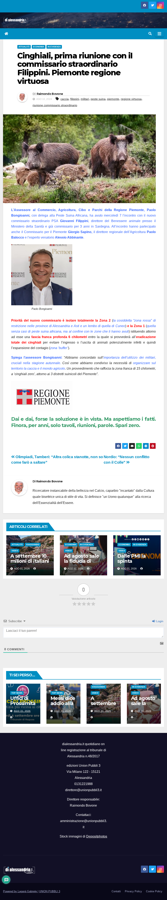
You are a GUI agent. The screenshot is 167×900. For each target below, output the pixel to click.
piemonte (113, 99)
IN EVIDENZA (54, 47)
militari (85, 99)
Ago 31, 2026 (22, 711)
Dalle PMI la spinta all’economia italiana (132, 563)
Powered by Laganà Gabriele (20, 891)
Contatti (116, 891)
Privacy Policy (133, 891)
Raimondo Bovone (50, 94)
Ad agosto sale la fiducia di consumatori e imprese (81, 563)
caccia (64, 99)
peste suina (98, 99)
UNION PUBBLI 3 (49, 891)
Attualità (24, 47)
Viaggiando (32, 544)
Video (15, 551)
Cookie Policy (154, 891)
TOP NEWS (16, 693)
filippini (74, 99)
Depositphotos (96, 836)
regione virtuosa (131, 99)
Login (159, 621)
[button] (150, 33)
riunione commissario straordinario (55, 105)
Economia (38, 47)
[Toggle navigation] (159, 34)
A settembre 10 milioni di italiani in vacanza (29, 561)
